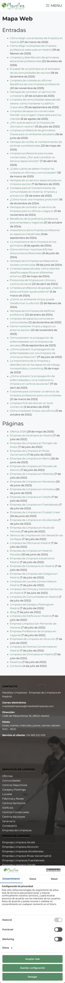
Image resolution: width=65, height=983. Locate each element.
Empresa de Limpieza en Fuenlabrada (34, 504)
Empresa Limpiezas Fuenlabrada (23, 860)
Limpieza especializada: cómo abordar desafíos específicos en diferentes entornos (35, 272)
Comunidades (11, 780)
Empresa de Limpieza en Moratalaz (32, 481)
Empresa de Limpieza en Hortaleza (32, 489)
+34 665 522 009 (35, 735)
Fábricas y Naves (13, 798)
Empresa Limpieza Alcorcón (20, 846)
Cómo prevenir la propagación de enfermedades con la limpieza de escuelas (31, 341)
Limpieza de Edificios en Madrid (30, 615)
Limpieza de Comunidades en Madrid (34, 596)
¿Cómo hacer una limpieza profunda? (34, 199)
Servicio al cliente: (13, 735)
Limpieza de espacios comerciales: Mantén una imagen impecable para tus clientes (35, 115)
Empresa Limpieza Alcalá (18, 842)
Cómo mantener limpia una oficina (32, 410)
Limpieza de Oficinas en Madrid (30, 543)
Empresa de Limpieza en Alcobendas (34, 519)
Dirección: (8, 712)
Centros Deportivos (14, 785)
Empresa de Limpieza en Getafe (30, 496)
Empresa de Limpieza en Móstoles (32, 473)
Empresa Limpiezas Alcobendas (22, 851)
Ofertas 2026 (18, 431)
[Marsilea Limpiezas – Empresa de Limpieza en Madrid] (13, 6)
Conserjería (9, 825)
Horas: (6, 721)
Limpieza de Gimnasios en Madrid (32, 654)
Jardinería (8, 821)
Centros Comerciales (15, 812)
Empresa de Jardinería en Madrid (31, 435)
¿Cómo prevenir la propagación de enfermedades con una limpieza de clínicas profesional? (32, 353)
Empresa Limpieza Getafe (18, 864)
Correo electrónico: (14, 702)
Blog (13, 612)
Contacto (16, 665)
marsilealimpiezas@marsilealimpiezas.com (28, 706)
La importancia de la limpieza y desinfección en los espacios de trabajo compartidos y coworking (35, 364)
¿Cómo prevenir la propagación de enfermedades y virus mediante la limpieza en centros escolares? (32, 380)
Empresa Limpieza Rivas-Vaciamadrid (26, 855)
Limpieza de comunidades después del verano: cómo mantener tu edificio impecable (35, 103)
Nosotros (16, 662)
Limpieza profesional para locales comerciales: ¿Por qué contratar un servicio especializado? (32, 157)
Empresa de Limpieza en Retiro (30, 458)
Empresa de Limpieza (16, 830)
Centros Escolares (13, 816)
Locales (7, 794)
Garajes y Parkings (14, 789)
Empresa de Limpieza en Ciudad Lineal (35, 512)
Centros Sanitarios (14, 803)
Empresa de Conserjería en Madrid (32, 566)
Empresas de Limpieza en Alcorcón (32, 638)
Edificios (7, 807)
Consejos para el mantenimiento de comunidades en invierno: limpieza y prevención (33, 191)
